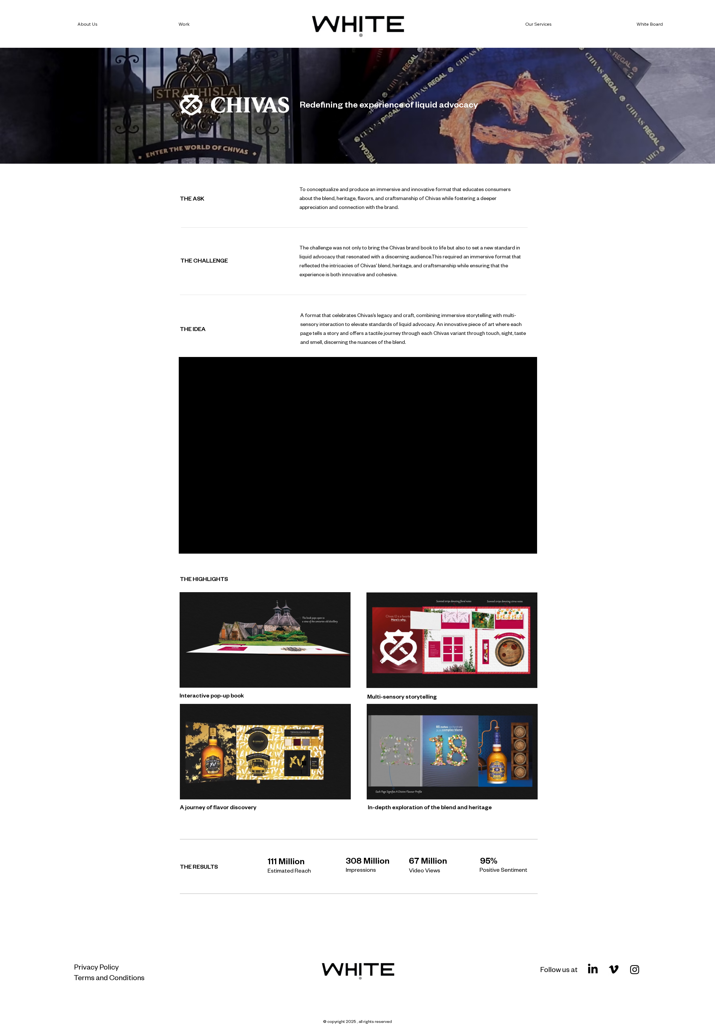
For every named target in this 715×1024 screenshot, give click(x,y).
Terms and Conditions (109, 977)
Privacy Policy (96, 966)
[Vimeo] (614, 969)
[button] (527, 681)
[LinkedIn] (593, 969)
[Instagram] (635, 969)
